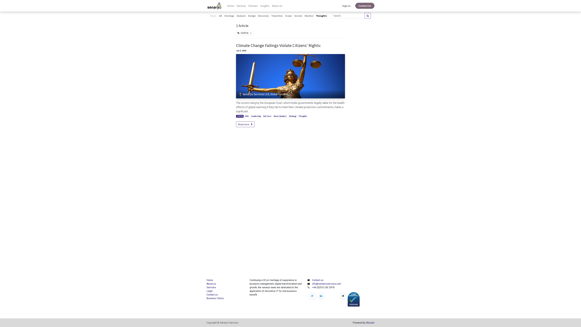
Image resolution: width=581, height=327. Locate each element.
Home (210, 280)
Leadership (256, 116)
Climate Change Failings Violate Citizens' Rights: (278, 45)
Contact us (212, 294)
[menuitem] (230, 6)
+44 (314, 287)
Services (211, 287)
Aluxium (370, 322)
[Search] (368, 16)
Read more (244, 124)
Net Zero (267, 116)
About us (211, 283)
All (220, 15)
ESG (247, 116)
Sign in (346, 6)
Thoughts (303, 116)
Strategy (292, 116)
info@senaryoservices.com (326, 283)
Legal (209, 291)
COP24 (240, 116)
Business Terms (215, 298)
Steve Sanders (280, 116)
